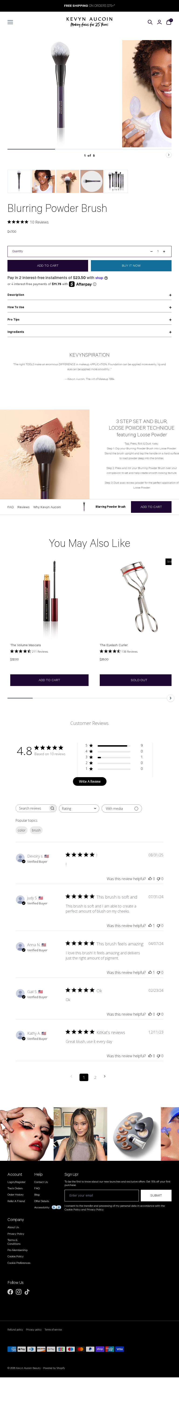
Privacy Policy (15, 1234)
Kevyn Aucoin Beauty (28, 1368)
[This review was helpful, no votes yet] (150, 878)
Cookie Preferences (18, 1263)
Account (14, 1174)
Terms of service (53, 1329)
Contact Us (41, 1182)
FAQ (37, 1188)
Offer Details (41, 1201)
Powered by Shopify (54, 1368)
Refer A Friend (16, 1201)
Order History (15, 1194)
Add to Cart (49, 680)
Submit (156, 1195)
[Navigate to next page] (106, 1076)
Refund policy (15, 1329)
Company (15, 1219)
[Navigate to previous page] (72, 1076)
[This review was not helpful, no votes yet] (158, 878)
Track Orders (15, 1188)
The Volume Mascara (25, 645)
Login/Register (16, 1182)
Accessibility (41, 1207)
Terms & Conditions (14, 1241)
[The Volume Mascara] (49, 598)
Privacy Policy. (95, 1209)
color (21, 830)
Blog (37, 1194)
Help (38, 1174)
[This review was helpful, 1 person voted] (150, 925)
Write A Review (89, 781)
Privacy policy (34, 1329)
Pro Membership (17, 1250)
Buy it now (131, 266)
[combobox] (79, 808)
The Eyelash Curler (114, 645)
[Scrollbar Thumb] (31, 149)
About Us (13, 1227)
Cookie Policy (15, 1256)
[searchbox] (32, 808)
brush (36, 830)
